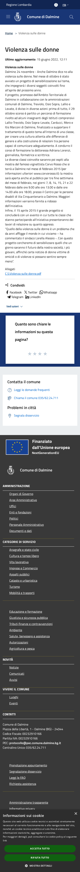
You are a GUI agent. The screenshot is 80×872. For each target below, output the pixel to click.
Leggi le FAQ (17, 777)
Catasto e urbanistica (23, 580)
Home (9, 33)
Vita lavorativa (19, 562)
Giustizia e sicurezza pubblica (28, 617)
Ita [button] (64, 5)
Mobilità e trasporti (22, 593)
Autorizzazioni (18, 642)
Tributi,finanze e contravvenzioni (31, 624)
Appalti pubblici (19, 574)
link (5, 840)
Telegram (17, 297)
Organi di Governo (21, 493)
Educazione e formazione (25, 611)
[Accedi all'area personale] (56, 4)
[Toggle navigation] (8, 16)
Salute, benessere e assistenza (29, 636)
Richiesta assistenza (22, 783)
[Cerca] (71, 17)
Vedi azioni (12, 306)
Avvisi (13, 679)
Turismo (14, 586)
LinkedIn (35, 297)
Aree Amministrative (23, 500)
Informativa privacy (22, 808)
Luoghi (13, 697)
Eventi (13, 703)
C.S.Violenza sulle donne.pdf (23, 273)
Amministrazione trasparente (28, 802)
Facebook (16, 292)
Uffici (12, 506)
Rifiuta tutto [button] (40, 857)
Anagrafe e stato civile (24, 549)
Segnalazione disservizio (25, 771)
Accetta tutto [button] (40, 848)
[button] (40, 866)
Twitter (32, 292)
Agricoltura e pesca (22, 648)
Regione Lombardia (18, 4)
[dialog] (40, 841)
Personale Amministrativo (26, 524)
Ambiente (15, 630)
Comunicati (16, 673)
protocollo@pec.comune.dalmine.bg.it (35, 743)
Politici (13, 518)
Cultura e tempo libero (24, 556)
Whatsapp (50, 292)
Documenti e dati (20, 530)
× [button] (75, 813)
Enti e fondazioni (20, 512)
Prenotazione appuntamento (28, 765)
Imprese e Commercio (23, 568)
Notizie (14, 667)
